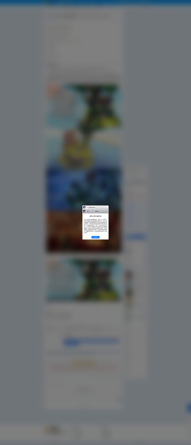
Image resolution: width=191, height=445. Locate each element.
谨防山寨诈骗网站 (95, 216)
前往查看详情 (95, 237)
